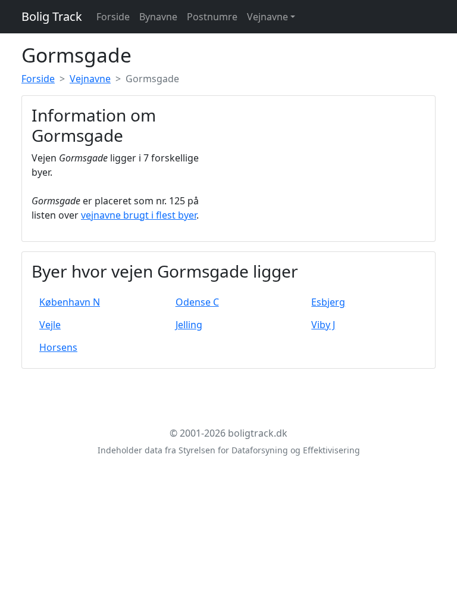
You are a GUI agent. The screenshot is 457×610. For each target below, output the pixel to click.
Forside (113, 16)
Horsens (58, 347)
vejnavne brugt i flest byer (138, 215)
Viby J (323, 324)
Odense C (197, 302)
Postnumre (212, 16)
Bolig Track (51, 16)
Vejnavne (267, 16)
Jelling (189, 324)
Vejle (50, 324)
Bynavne (158, 16)
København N (69, 302)
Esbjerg (328, 302)
